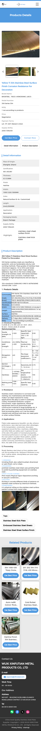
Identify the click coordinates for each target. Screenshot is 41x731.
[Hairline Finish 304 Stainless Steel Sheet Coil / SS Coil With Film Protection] (11, 625)
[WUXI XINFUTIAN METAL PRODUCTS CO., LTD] (21, 4)
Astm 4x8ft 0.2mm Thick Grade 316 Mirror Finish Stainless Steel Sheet (10, 603)
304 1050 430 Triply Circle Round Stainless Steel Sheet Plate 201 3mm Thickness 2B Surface (10, 569)
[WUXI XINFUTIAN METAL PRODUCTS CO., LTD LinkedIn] (28, 712)
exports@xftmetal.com (15, 677)
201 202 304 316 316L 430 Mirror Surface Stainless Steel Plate (30, 569)
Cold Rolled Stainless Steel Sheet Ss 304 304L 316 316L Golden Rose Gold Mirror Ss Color (30, 603)
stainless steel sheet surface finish (18, 530)
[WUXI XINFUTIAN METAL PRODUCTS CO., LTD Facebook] (17, 712)
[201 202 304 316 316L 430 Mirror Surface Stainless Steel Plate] (30, 556)
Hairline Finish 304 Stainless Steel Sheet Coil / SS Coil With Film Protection (10, 638)
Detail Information (11, 146)
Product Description (30, 146)
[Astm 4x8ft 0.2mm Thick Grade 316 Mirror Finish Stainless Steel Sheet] (11, 591)
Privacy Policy (17, 728)
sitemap (26, 728)
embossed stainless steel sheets (17, 525)
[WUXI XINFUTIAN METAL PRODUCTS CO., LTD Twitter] (22, 712)
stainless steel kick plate (14, 521)
